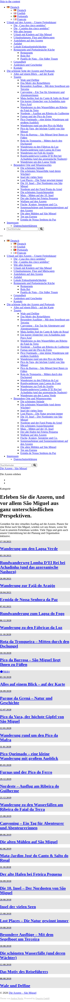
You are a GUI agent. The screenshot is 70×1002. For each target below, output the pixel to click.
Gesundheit (20, 61)
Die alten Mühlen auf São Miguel (38, 213)
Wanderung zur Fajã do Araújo (37, 152)
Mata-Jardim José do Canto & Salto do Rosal (44, 98)
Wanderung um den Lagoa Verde (38, 162)
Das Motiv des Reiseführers (35, 83)
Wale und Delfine (29, 80)
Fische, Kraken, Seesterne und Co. (39, 204)
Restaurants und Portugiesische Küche (34, 49)
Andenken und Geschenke (28, 64)
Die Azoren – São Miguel (22, 992)
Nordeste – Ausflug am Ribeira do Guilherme (44, 113)
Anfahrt (18, 43)
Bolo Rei (25, 55)
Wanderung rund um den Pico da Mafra (41, 125)
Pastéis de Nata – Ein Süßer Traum (39, 58)
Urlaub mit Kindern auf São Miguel (33, 34)
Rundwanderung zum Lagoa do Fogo (40, 149)
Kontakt (18, 67)
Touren (17, 77)
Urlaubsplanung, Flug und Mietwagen (34, 37)
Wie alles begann (23, 31)
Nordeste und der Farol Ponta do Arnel (41, 189)
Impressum (13, 222)
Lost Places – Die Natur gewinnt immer (41, 180)
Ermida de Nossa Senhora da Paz (38, 219)
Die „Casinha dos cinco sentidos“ (31, 28)
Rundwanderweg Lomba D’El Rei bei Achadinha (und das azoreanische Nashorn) (43, 157)
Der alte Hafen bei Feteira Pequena (39, 198)
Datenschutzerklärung (25, 225)
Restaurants (26, 52)
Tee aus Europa (28, 216)
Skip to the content (10, 1)
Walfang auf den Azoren (33, 201)
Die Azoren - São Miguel (13, 468)
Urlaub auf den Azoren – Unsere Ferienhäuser (31, 22)
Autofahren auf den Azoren (28, 40)
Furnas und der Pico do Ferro (36, 116)
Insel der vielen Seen (31, 177)
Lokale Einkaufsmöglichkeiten (30, 46)
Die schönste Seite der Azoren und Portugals (31, 70)
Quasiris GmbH (42, 998)
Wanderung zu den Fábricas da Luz (39, 146)
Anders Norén (17, 998)
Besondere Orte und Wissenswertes (32, 165)
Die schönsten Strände (32, 168)
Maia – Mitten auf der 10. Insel (37, 195)
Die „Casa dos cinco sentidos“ (30, 25)
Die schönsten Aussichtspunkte (37, 192)
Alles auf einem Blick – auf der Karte (34, 73)
